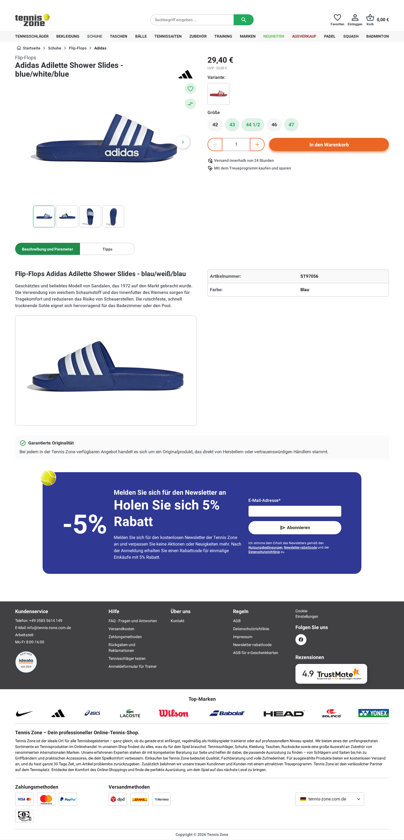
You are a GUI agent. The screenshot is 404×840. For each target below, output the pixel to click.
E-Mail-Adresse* (264, 500)
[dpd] (118, 799)
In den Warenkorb (329, 145)
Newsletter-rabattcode (300, 547)
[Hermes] (161, 799)
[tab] (47, 249)
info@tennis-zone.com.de (49, 627)
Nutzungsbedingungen (265, 547)
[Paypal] (68, 799)
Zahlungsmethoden (125, 637)
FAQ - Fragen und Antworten (133, 621)
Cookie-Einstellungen (300, 614)
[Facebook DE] (300, 639)
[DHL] (140, 799)
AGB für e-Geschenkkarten (255, 652)
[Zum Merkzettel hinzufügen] (190, 88)
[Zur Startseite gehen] (32, 19)
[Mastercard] (46, 799)
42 (217, 126)
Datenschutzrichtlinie (264, 552)
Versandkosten (121, 629)
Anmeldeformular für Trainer (133, 666)
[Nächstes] (183, 142)
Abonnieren (298, 527)
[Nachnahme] (24, 815)
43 (232, 124)
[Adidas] (186, 74)
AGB (237, 621)
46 (277, 126)
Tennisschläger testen (127, 658)
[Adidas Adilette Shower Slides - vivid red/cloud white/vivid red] (218, 94)
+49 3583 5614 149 (50, 4)
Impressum (242, 637)
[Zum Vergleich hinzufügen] (190, 103)
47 (291, 124)
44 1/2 (253, 124)
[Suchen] (244, 19)
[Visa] (24, 799)
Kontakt (177, 621)
